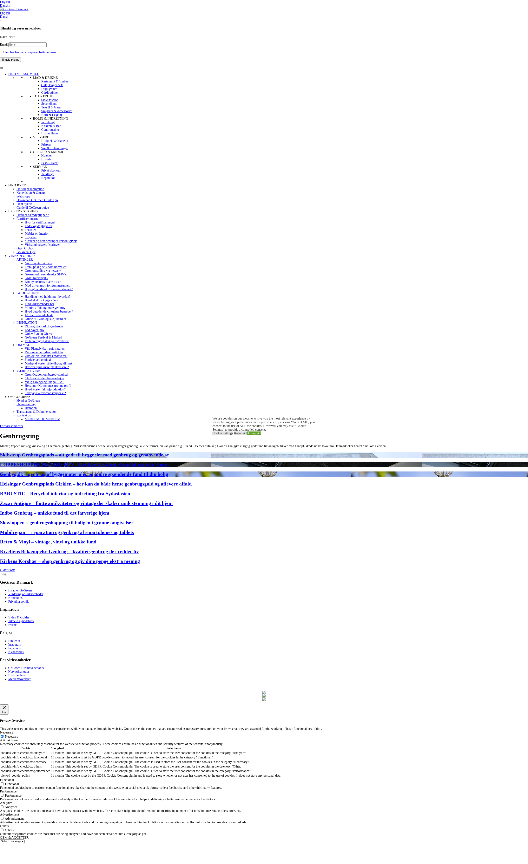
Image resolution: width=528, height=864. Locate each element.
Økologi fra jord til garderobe (44, 326)
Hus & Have (49, 133)
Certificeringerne (27, 218)
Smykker (31, 237)
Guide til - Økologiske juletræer (45, 319)
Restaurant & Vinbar (54, 81)
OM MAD (23, 345)
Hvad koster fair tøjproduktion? (45, 389)
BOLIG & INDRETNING (50, 118)
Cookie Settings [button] (222, 433)
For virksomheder (11, 426)
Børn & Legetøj (51, 114)
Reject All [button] (240, 433)
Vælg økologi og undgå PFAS (44, 382)
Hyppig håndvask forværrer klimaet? (49, 289)
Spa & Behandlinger (54, 148)
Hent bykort (24, 204)
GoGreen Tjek (25, 252)
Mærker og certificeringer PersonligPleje (51, 241)
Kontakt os (23, 415)
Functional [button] (7, 780)
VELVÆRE (41, 137)
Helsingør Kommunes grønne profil (48, 385)
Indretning (48, 122)
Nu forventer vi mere (38, 263)
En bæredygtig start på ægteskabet (47, 341)
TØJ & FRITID (43, 96)
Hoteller (46, 155)
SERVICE (40, 166)
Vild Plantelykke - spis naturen (45, 348)
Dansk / (5, 5)
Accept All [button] (254, 433)
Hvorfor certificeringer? (40, 222)
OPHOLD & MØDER (48, 152)
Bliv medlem (16, 675)
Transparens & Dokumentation (36, 411)
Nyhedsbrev (16, 652)
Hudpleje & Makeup (54, 140)
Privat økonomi (51, 170)
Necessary (11, 736)
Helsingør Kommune (30, 189)
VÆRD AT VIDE (28, 371)
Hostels (46, 159)
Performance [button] (8, 791)
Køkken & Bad (51, 126)
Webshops (23, 196)
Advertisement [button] (9, 814)
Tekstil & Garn (51, 107)
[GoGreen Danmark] (14, 9)
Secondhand (49, 103)
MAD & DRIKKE (45, 77)
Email (4, 44)
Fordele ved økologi (38, 359)
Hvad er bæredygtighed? (32, 215)
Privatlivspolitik (18, 601)
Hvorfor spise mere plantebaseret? (47, 367)
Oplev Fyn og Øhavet (39, 333)
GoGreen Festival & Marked (43, 337)
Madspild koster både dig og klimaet (48, 363)
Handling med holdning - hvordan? (48, 296)
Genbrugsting (50, 129)
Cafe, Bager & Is (52, 85)
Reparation (48, 178)
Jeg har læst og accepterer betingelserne (30, 52)
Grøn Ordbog (25, 248)
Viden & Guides (18, 617)
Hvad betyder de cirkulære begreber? (49, 311)
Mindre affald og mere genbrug (45, 307)
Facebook (14, 648)
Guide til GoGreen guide (32, 207)
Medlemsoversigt (19, 679)
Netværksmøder (18, 671)
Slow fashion (49, 100)
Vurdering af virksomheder (25, 594)
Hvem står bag (25, 404)
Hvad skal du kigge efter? (41, 300)
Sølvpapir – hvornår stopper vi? (45, 393)
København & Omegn (31, 192)
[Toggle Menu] (1, 68)
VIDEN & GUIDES (21, 255)
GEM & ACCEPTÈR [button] (14, 837)
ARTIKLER (24, 259)
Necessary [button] (6, 732)
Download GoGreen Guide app (37, 200)
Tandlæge (47, 174)
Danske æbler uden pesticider (44, 352)
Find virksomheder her (39, 304)
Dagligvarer (49, 89)
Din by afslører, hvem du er (42, 281)
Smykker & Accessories (56, 111)
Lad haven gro (34, 330)
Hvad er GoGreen (28, 400)
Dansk (4, 16)
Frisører (46, 144)
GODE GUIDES (27, 293)
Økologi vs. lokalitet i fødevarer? (46, 356)
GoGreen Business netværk (26, 668)
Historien (31, 408)
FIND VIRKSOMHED (23, 74)
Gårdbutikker (50, 92)
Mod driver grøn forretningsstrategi (47, 285)
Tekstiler (30, 230)
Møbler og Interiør (37, 233)
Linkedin (14, 641)
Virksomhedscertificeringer (42, 244)
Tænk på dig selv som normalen (45, 267)
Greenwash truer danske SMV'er (46, 274)
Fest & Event (49, 163)
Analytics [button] (6, 803)
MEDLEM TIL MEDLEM (42, 419)
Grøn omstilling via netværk (43, 270)
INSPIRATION (26, 322)
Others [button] (4, 826)
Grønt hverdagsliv (36, 278)
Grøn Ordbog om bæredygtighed (46, 374)
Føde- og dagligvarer (38, 226)
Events (12, 625)
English (5, 2)
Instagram (14, 644)
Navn (3, 37)
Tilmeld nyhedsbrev (21, 621)
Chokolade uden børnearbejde (44, 378)
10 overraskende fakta (39, 315)
